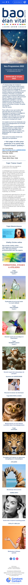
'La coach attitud (13, 303)
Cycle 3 (14, 344)
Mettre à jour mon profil (9, 572)
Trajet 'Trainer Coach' (14, 163)
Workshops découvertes (14, 489)
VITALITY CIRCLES (14, 523)
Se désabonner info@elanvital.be (14, 571)
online (19, 242)
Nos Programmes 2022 (14, 66)
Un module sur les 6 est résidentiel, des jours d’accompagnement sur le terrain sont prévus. (13, 123)
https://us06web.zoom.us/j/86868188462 (14, 150)
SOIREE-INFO (14, 492)
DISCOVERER (14, 307)
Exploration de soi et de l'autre (14, 301)
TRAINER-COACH (14, 342)
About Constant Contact (19, 572)
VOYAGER (14, 429)
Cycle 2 (14, 309)
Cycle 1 (14, 273)
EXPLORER (14, 272)
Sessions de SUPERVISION (14, 376)
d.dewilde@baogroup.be (16, 574)
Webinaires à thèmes (14, 551)
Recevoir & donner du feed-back (14, 392)
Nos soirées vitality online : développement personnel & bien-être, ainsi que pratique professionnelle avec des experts (12, 248)
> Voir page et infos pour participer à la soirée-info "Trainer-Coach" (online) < (14, 143)
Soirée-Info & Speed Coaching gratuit (14, 520)
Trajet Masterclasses (14, 226)
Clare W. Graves (7, 107)
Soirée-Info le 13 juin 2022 (14, 77)
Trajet (14, 270)
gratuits (14, 553)
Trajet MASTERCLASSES (14, 395)
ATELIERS (14, 462)
